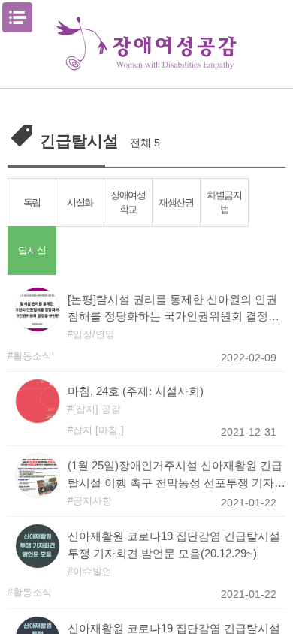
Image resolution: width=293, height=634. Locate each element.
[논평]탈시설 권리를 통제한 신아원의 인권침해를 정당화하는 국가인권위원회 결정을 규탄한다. (173, 309)
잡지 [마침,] (98, 430)
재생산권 (176, 202)
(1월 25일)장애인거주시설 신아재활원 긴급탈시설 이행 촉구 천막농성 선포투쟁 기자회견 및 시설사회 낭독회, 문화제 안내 (176, 475)
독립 (32, 202)
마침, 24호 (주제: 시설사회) (136, 391)
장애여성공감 (146, 44)
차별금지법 (224, 202)
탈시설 (31, 249)
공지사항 (92, 500)
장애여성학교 (128, 202)
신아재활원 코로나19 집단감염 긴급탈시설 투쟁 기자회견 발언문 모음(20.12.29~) (174, 545)
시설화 (80, 202)
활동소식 (32, 355)
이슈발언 (92, 571)
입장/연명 (94, 334)
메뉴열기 (17, 17)
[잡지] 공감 (97, 409)
